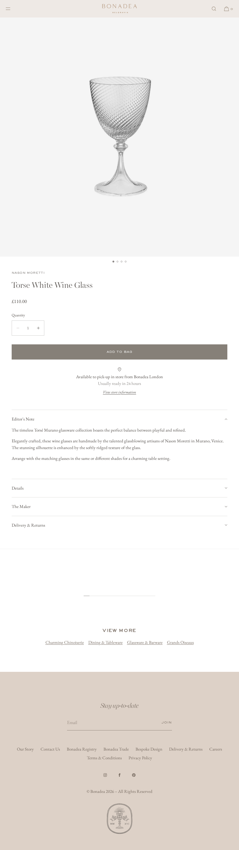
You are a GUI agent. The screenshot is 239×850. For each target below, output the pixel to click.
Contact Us (50, 749)
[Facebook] (119, 775)
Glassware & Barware (145, 642)
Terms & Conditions (104, 757)
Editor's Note (23, 419)
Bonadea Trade (116, 749)
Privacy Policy (140, 757)
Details (18, 488)
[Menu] (13, 8)
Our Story (25, 749)
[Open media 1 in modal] (119, 137)
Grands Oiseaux (180, 642)
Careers (215, 749)
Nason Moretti (28, 273)
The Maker (21, 506)
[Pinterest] (133, 775)
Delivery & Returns (28, 525)
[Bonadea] (119, 8)
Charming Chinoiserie (64, 642)
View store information (119, 392)
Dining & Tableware (105, 642)
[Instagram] (105, 775)
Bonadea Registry (82, 749)
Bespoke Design (149, 749)
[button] (214, 8)
